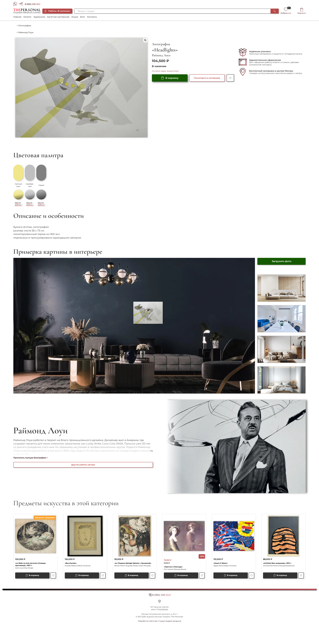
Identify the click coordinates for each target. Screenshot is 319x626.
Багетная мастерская (58, 17)
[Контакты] (159, 601)
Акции (74, 17)
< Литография (24, 25)
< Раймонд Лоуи (25, 32)
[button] (145, 40)
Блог (82, 17)
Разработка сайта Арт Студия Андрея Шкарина (159, 621)
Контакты (92, 17)
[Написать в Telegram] (22, 4)
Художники (39, 17)
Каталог (27, 17)
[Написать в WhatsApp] (16, 4)
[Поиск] (275, 11)
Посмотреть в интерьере (207, 78)
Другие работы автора (83, 465)
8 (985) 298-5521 (32, 4)
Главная (17, 17)
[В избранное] (230, 78)
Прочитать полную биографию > (30, 458)
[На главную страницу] (26, 11)
